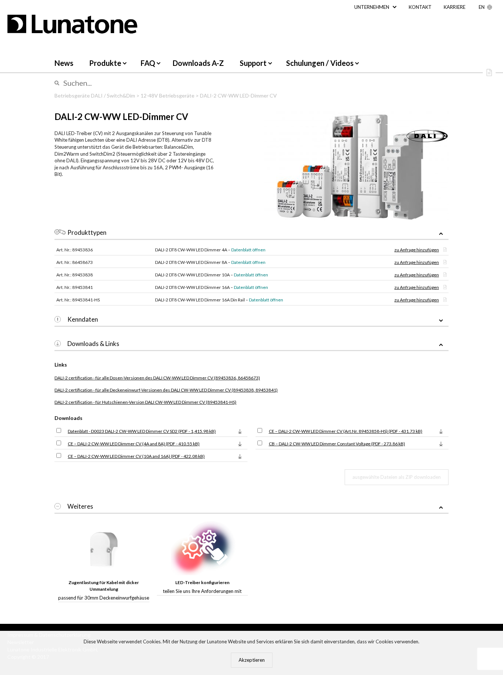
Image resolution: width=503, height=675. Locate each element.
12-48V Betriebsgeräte (167, 95)
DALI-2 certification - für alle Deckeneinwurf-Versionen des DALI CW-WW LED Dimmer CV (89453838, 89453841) (166, 390)
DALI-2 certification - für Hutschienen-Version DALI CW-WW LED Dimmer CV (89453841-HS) (145, 402)
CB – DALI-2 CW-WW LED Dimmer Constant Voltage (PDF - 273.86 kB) (337, 443)
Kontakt (420, 7)
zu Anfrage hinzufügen (416, 249)
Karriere (454, 7)
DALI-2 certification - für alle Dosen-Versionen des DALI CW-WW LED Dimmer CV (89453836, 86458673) (157, 378)
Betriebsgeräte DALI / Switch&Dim (94, 95)
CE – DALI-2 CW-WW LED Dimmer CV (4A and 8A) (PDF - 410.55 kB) (134, 443)
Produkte (105, 63)
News (63, 63)
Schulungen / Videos (319, 63)
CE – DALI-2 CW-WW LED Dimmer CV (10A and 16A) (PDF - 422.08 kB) (136, 456)
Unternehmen (371, 7)
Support (253, 63)
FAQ (148, 63)
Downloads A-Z (198, 63)
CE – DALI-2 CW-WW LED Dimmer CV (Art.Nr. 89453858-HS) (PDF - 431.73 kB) (345, 431)
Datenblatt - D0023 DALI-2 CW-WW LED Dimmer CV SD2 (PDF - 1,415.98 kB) (142, 431)
